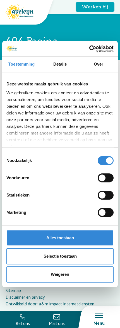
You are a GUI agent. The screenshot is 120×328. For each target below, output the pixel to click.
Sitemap (13, 290)
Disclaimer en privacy (25, 297)
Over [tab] (98, 64)
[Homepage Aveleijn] (24, 12)
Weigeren (60, 274)
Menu (99, 323)
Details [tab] (60, 64)
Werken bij (95, 6)
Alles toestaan (60, 237)
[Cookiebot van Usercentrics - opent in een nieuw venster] (89, 48)
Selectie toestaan (60, 256)
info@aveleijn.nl (57, 319)
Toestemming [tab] (21, 64)
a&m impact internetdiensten (66, 304)
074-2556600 (23, 319)
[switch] (106, 177)
